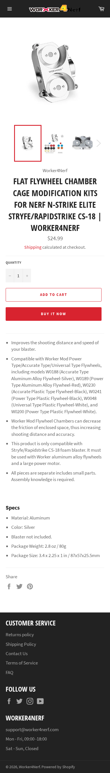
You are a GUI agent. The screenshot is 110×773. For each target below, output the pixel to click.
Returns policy (20, 634)
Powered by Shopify (58, 767)
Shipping (32, 247)
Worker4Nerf (29, 767)
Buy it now (53, 313)
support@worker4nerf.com (32, 729)
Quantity (13, 262)
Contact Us (17, 653)
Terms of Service (22, 663)
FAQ (9, 672)
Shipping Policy (21, 644)
